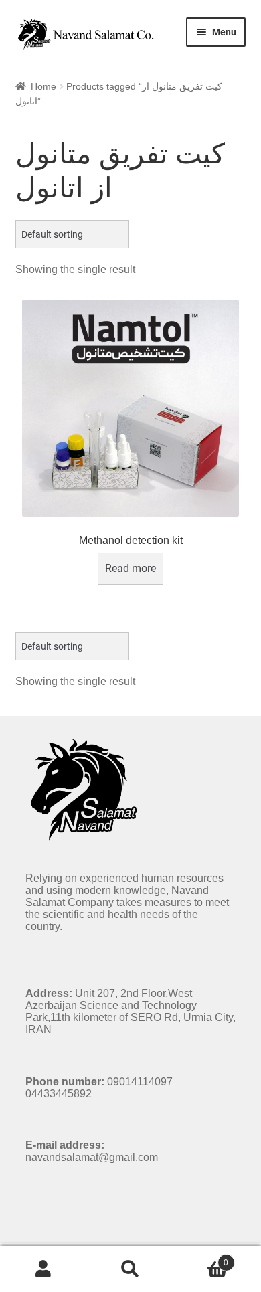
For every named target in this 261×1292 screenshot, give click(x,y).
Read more (130, 568)
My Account (43, 1269)
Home (43, 86)
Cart (201, 1258)
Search (130, 1269)
